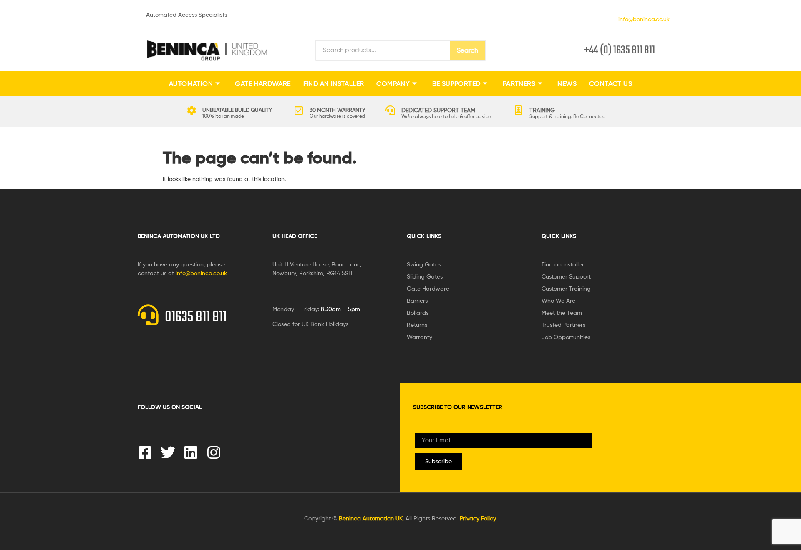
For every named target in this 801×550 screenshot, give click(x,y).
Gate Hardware (262, 84)
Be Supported (456, 84)
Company (393, 84)
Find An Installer (333, 84)
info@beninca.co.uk (642, 19)
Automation (191, 84)
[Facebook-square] (145, 452)
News (567, 84)
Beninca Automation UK (371, 518)
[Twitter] (168, 452)
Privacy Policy (478, 518)
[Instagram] (214, 452)
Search (467, 50)
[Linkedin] (191, 452)
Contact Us (610, 84)
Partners (519, 84)
